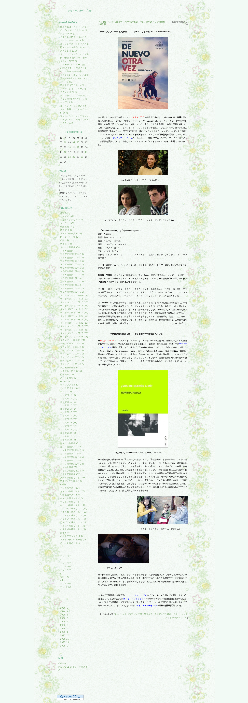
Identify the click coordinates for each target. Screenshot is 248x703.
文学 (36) (65, 213)
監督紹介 (148, 614)
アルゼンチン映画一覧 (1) (73, 539)
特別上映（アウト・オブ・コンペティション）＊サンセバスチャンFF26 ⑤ (74, 88)
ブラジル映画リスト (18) (72, 526)
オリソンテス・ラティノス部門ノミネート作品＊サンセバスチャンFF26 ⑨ (74, 47)
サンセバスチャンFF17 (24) (74, 306)
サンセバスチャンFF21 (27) (74, 319)
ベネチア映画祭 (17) (70, 474)
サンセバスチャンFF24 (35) (74, 330)
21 (86, 152)
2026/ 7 (64, 611)
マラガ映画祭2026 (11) (72, 292)
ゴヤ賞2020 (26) (68, 419)
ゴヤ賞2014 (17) (68, 398)
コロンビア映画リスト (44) (73, 508)
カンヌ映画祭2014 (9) (71, 447)
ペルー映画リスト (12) (71, 498)
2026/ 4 (64, 622)
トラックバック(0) (178, 617)
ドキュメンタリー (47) (71, 220)
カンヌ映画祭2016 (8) (71, 453)
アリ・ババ (65, 556)
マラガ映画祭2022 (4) (71, 278)
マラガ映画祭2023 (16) (72, 281)
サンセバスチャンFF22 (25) (74, 323)
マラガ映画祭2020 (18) (72, 271)
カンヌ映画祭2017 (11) (72, 457)
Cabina (62, 663)
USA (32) (65, 381)
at (61, 559)
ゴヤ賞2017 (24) (68, 409)
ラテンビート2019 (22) (72, 364)
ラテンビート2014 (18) (72, 343)
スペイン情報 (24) (69, 378)
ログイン (64, 689)
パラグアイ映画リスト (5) (73, 519)
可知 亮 (64, 577)
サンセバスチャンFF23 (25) (74, 326)
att (61, 580)
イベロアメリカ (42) (70, 388)
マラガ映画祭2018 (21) (72, 264)
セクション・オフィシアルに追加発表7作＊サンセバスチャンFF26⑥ (74, 78)
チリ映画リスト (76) (70, 488)
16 (65, 152)
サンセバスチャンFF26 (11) (74, 337)
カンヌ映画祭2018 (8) (71, 460)
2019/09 (74, 132)
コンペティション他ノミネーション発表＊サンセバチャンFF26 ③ (74, 109)
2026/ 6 (64, 615)
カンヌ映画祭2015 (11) (72, 450)
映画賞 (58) (66, 230)
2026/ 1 (64, 632)
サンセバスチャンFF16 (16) (74, 302)
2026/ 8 (64, 608)
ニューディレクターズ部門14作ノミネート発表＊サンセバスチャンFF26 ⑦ (73, 68)
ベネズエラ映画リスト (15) (73, 512)
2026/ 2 (64, 628)
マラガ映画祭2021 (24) (72, 275)
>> (81, 132)
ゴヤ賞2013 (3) (68, 395)
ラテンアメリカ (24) (70, 385)
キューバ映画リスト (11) (72, 505)
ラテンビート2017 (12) (72, 357)
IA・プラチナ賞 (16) (70, 237)
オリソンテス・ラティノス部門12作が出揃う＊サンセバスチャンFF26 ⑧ (74, 57)
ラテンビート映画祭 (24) (72, 340)
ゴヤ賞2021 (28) (68, 422)
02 (65, 142)
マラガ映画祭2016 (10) (72, 257)
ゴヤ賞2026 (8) (68, 440)
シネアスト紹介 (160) (71, 371)
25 (74, 157)
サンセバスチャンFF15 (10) (74, 299)
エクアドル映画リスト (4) (73, 515)
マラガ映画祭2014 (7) (71, 251)
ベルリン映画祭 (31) (70, 443)
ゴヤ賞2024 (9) (68, 433)
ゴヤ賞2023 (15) (68, 429)
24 (69, 157)
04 (74, 142)
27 (82, 157)
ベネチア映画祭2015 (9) (72, 471)
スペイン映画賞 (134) (71, 233)
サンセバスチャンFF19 (132, 614)
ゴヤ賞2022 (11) (68, 426)
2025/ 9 (64, 646)
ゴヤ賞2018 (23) (68, 412)
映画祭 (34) (66, 244)
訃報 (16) (65, 533)
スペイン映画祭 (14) (70, 247)
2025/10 (64, 642)
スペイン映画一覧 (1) (70, 543)
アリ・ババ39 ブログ (80, 10)
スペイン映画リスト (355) (73, 478)
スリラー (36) (67, 223)
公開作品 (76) (67, 240)
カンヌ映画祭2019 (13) (72, 464)
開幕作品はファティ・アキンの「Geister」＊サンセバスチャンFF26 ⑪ (74, 30)
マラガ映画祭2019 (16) (72, 268)
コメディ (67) (67, 216)
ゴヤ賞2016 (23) (68, 405)
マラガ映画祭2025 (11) (72, 288)
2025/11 (64, 639)
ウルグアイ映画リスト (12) (73, 522)
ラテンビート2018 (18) (72, 361)
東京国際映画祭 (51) (70, 367)
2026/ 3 (64, 625)
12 (78, 147)
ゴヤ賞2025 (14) (68, 436)
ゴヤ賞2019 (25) (68, 415)
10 (69, 147)
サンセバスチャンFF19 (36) (74, 312)
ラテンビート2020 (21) (72, 354)
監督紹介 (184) (67, 374)
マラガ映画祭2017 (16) (72, 261)
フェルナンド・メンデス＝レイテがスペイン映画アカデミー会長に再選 (74, 119)
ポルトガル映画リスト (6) (73, 529)
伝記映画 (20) (67, 226)
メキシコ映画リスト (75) (72, 491)
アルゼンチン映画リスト (166, 614)
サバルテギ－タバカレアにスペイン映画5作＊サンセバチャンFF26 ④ (74, 99)
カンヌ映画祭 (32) (69, 467)
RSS (64, 681)
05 (78, 142)
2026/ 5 (64, 618)
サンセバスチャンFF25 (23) (74, 333)
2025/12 (64, 635)
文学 (117, 614)
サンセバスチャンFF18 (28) (74, 309)
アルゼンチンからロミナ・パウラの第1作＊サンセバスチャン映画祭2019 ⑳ (131, 23)
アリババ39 (66, 587)
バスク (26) (66, 392)
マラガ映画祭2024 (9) (71, 285)
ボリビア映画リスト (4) (72, 501)
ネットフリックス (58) (71, 536)
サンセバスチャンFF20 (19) (74, 316)
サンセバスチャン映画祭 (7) (74, 295)
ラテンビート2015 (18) (72, 347)
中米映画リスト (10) (70, 495)
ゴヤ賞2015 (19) (68, 402)
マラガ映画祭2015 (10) (72, 254)
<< (66, 132)
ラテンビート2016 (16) (72, 350)
